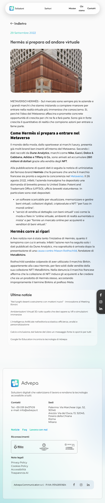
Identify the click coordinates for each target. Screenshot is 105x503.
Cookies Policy (19, 466)
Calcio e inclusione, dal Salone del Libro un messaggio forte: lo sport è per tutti (51, 332)
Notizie (15, 429)
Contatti (91, 8)
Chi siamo (82, 8)
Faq (24, 429)
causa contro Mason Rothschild (57, 250)
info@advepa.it (29, 410)
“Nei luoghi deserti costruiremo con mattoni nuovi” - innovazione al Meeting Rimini (50, 303)
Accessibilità (18, 469)
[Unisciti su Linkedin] (88, 485)
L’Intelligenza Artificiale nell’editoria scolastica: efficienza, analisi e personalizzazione (44, 323)
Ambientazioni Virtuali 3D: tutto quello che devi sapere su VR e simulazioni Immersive (49, 313)
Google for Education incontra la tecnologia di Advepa (39, 339)
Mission (72, 8)
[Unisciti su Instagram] (81, 485)
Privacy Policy (19, 462)
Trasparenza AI (19, 472)
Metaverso (77, 176)
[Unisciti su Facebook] (74, 485)
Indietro (20, 23)
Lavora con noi (38, 429)
